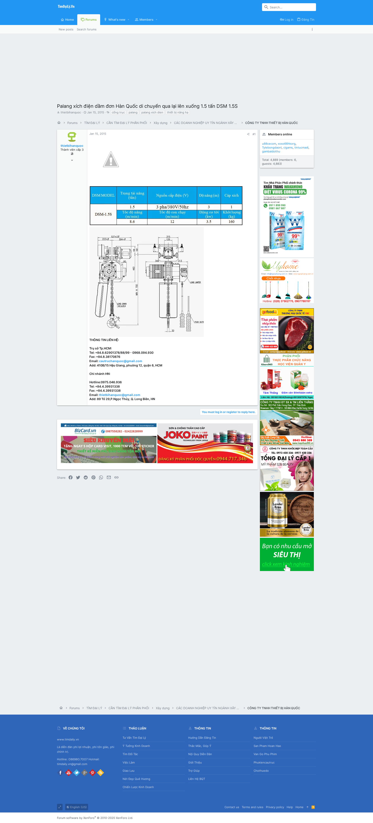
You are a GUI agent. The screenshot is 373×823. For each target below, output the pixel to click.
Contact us (231, 807)
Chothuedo (261, 770)
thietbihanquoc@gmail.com (119, 395)
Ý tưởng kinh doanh (136, 746)
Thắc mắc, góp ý (199, 746)
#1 (254, 134)
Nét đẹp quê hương (136, 779)
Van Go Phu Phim (265, 754)
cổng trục (118, 112)
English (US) (78, 807)
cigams (288, 147)
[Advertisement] (186, 66)
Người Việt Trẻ (263, 737)
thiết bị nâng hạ (177, 112)
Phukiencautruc (264, 762)
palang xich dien (152, 112)
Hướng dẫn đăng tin (202, 737)
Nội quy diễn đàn (200, 754)
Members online (280, 134)
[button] (128, 20)
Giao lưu (128, 770)
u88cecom (269, 143)
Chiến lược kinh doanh (138, 787)
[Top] (307, 807)
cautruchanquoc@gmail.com (120, 361)
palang (133, 112)
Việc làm (129, 762)
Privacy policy (275, 807)
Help (290, 807)
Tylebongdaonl (272, 147)
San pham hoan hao (267, 746)
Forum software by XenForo (95, 818)
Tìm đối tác (130, 754)
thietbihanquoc (71, 112)
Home (299, 807)
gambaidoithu (271, 151)
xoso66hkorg (287, 143)
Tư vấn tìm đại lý (134, 737)
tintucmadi (301, 147)
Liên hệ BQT (196, 779)
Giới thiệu (195, 762)
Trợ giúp (194, 770)
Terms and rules (252, 807)
